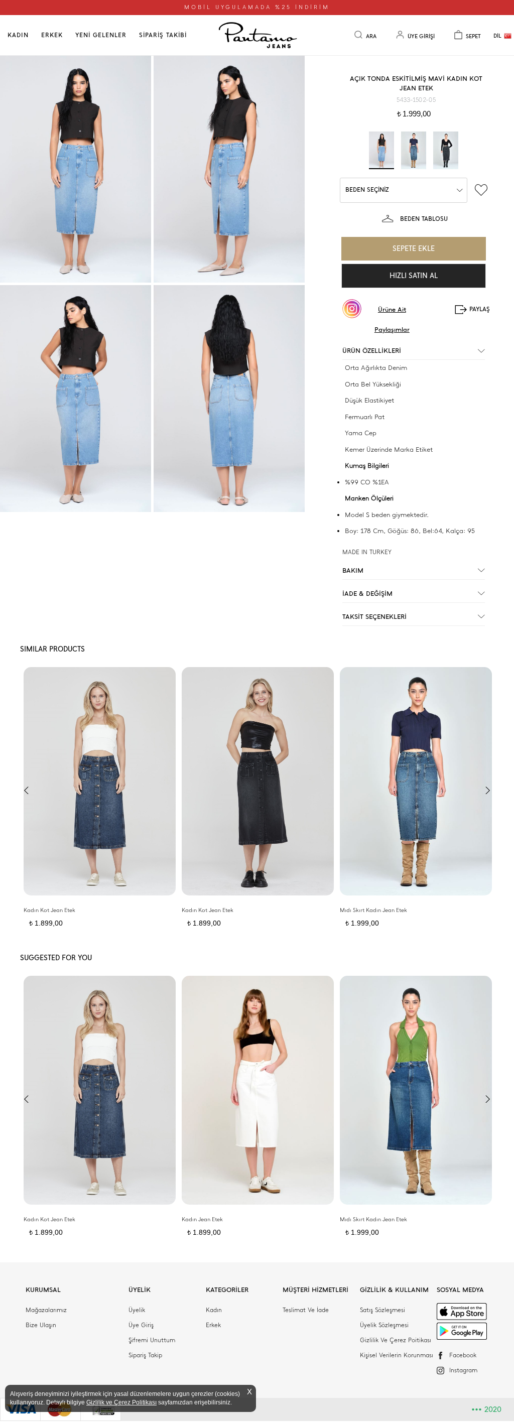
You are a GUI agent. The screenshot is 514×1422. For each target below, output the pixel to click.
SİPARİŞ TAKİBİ (163, 35)
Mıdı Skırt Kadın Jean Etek (373, 910)
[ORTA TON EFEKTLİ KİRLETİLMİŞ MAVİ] (413, 150)
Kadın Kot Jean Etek (49, 910)
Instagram (463, 1370)
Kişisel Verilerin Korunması (396, 1355)
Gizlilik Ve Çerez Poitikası (395, 1340)
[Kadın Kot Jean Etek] (100, 781)
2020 (486, 1409)
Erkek (213, 1325)
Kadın (214, 1310)
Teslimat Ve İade (306, 1310)
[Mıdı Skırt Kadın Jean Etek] (416, 781)
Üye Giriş (141, 1325)
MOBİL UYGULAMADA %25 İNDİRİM (257, 7)
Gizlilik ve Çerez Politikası (121, 1402)
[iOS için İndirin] (462, 1311)
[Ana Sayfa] (257, 35)
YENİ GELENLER (100, 35)
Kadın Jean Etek (202, 1219)
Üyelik (136, 1310)
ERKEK (52, 35)
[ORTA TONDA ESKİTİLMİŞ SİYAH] (445, 150)
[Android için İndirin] (462, 1331)
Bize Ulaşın (41, 1325)
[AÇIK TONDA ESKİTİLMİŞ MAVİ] (381, 150)
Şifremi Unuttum (151, 1340)
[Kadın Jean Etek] (258, 1090)
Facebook (462, 1355)
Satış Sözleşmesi (382, 1310)
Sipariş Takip (145, 1355)
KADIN (18, 35)
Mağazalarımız (46, 1310)
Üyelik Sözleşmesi (384, 1325)
